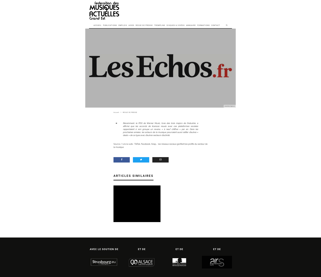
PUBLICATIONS (110, 25)
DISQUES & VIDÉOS (176, 25)
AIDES (131, 25)
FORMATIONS (203, 25)
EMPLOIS (122, 25)
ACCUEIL (98, 25)
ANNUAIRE (191, 25)
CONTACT (215, 25)
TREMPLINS (159, 25)
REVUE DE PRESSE (144, 25)
